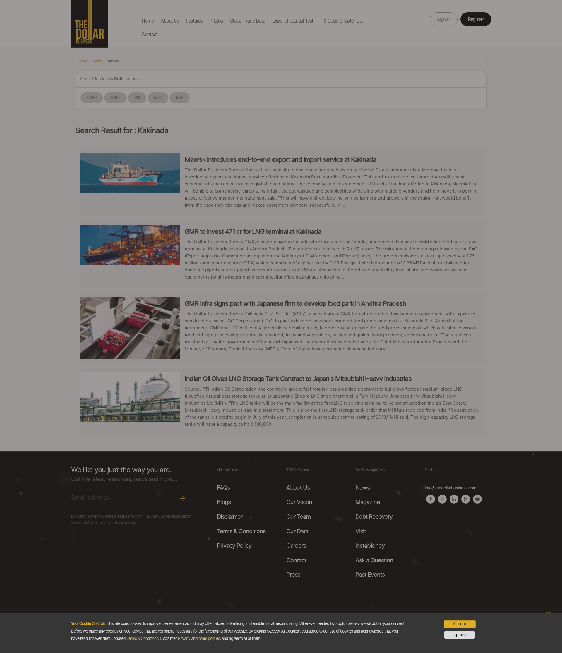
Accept (460, 624)
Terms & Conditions (142, 639)
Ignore (459, 635)
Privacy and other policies (199, 639)
